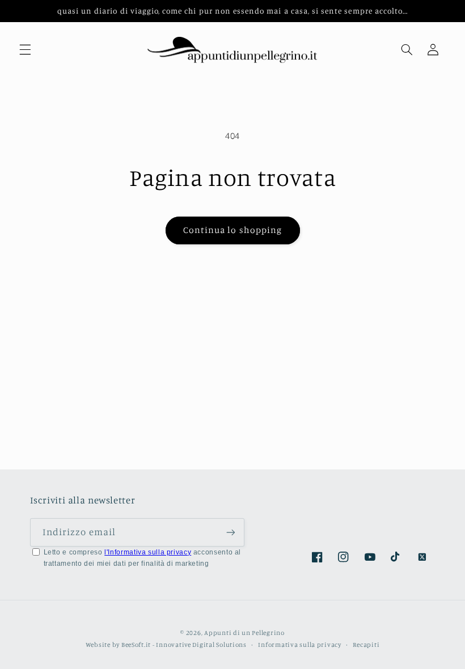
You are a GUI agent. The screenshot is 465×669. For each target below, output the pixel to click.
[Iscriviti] (230, 532)
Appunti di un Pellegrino (244, 633)
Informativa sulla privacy (299, 645)
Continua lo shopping (232, 230)
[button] (25, 50)
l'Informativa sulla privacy (147, 552)
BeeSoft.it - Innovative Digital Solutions (184, 645)
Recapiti (366, 645)
